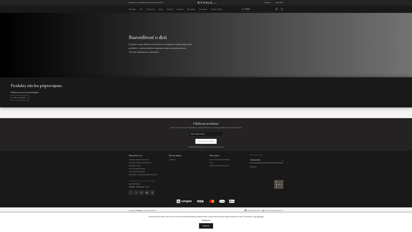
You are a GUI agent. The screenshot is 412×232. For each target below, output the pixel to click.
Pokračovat (253, 167)
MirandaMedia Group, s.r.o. (276, 210)
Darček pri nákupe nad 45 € (135, 2)
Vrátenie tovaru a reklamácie (140, 163)
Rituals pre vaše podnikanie (219, 160)
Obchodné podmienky (137, 172)
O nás (211, 163)
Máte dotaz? (268, 2)
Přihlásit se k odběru (206, 141)
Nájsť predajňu (279, 2)
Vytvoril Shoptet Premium (253, 210)
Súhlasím (206, 226)
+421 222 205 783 (134, 184)
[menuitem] (132, 9)
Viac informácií (259, 217)
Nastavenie (206, 220)
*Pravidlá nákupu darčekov (139, 160)
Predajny (172, 160)
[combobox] (256, 9)
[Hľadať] (242, 9)
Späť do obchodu (19, 97)
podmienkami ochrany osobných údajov (213, 147)
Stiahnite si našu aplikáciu (219, 166)
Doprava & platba (135, 166)
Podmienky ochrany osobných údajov (143, 175)
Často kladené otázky (137, 169)
